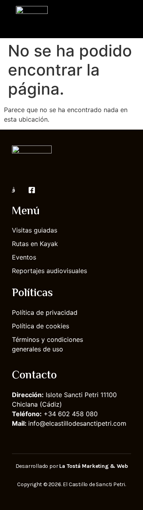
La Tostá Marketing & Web (93, 466)
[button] (125, 18)
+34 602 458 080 (71, 414)
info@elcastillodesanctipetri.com (77, 423)
